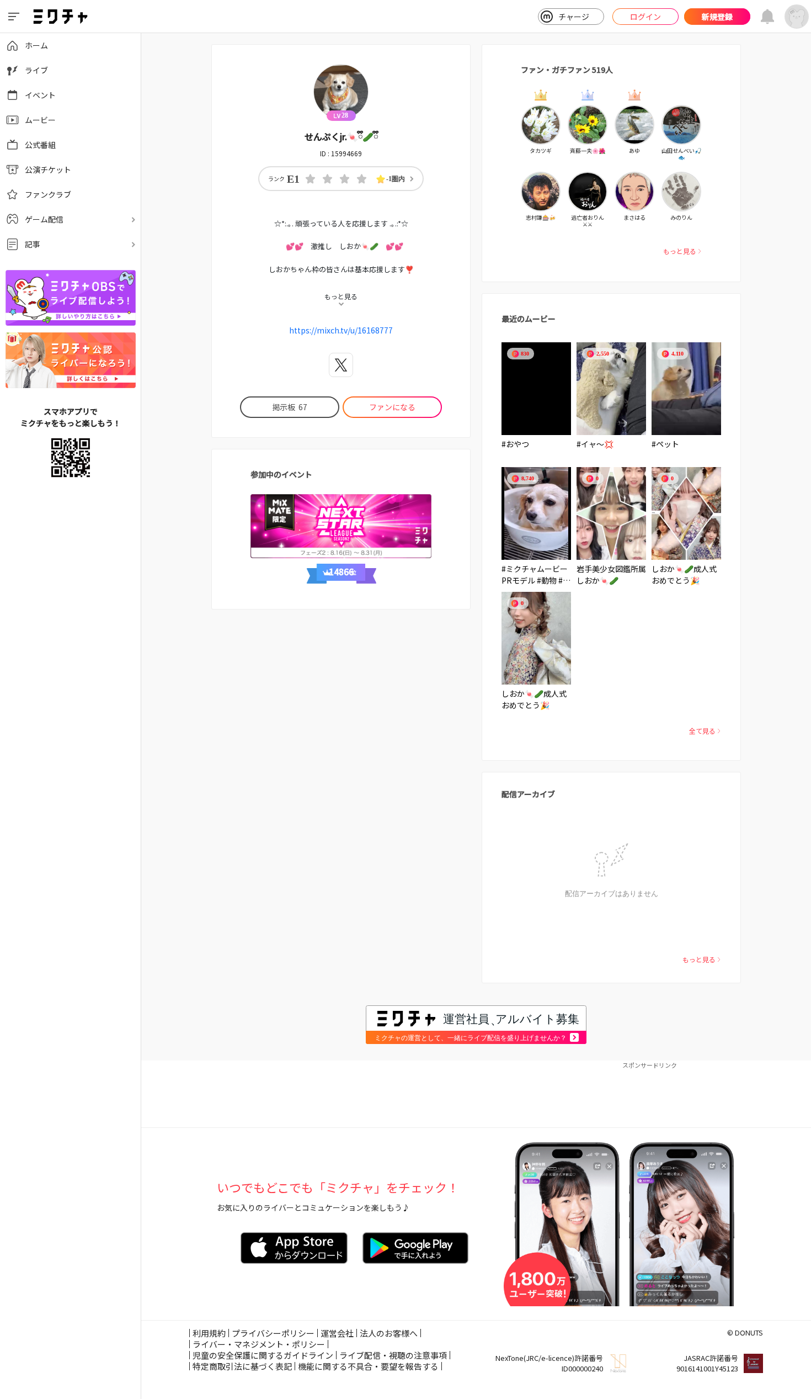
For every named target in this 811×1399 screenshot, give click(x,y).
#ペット (665, 443)
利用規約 (209, 1333)
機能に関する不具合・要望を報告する (368, 1366)
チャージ (573, 16)
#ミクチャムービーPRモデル (534, 574)
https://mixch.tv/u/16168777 (341, 330)
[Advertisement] (476, 1094)
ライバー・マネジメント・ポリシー (259, 1344)
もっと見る (679, 251)
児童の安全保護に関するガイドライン (263, 1355)
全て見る (702, 730)
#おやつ (515, 443)
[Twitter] (341, 365)
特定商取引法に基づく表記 (242, 1366)
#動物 (547, 580)
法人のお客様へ (389, 1333)
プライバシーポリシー (273, 1333)
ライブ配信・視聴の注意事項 (393, 1355)
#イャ (586, 443)
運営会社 (337, 1333)
